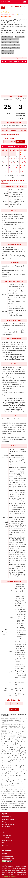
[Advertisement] (14, 80)
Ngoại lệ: (4, 390)
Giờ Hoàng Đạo (6, 193)
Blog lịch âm (5, 845)
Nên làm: (4, 373)
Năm (12, 138)
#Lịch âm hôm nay (7, 36)
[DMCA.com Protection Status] (7, 861)
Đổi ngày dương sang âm (9, 821)
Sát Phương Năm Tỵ (4, 632)
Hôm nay (14, 130)
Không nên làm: (6, 423)
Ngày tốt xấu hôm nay (8, 819)
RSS (3, 842)
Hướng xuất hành (5, 456)
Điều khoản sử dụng (8, 858)
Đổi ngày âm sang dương (9, 824)
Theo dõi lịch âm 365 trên (8, 14)
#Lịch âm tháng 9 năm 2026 (10, 42)
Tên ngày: (5, 367)
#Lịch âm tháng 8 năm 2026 (10, 39)
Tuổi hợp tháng (6, 253)
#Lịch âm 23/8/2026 (8, 50)
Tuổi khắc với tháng (8, 256)
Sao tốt (4, 294)
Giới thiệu (5, 853)
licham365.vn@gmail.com (9, 876)
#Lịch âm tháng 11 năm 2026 (11, 48)
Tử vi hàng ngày (6, 835)
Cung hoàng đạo (7, 840)
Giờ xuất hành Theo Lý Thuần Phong (5, 522)
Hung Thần (5, 689)
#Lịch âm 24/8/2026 (8, 53)
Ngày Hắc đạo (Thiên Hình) (10, 266)
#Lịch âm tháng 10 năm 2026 (11, 45)
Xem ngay (20, 141)
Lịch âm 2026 (6, 827)
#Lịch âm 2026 (19, 36)
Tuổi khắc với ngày (7, 249)
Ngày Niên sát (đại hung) (9, 270)
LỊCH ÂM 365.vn (6, 2)
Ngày (8, 700)
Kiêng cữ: (5, 378)
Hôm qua (5, 130)
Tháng (6, 138)
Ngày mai (23, 130)
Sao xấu (4, 311)
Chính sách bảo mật (7, 856)
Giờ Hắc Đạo (5, 203)
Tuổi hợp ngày (6, 247)
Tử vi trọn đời (6, 837)
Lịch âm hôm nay (7, 816)
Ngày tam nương (7, 274)
